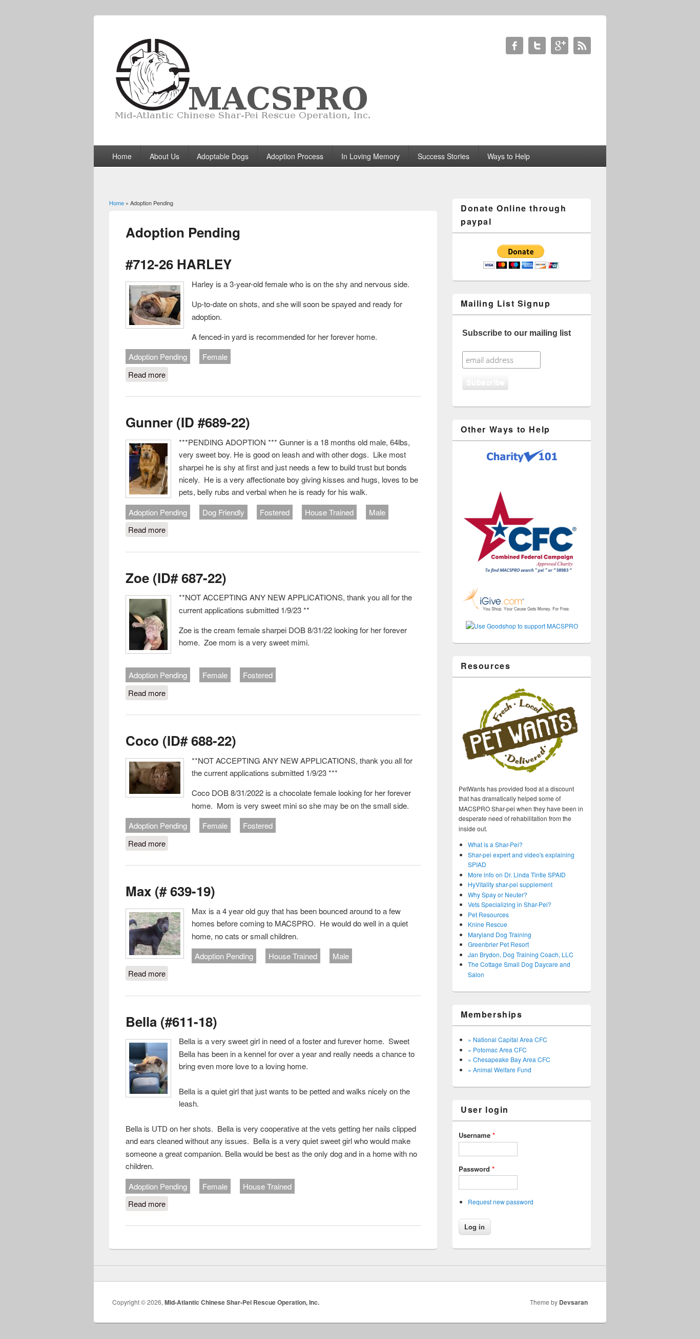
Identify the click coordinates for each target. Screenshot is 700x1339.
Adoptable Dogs (223, 156)
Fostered (275, 512)
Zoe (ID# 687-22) (176, 577)
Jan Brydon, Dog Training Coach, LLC (520, 954)
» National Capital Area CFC (507, 1039)
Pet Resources (488, 914)
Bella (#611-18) (171, 1021)
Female (215, 356)
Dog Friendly (223, 512)
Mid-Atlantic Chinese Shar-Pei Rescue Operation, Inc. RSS (582, 45)
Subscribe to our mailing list (516, 333)
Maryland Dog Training (499, 934)
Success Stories (443, 156)
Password (477, 1169)
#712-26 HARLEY (179, 263)
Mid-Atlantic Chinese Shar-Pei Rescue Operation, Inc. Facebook (514, 45)
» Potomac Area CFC (497, 1049)
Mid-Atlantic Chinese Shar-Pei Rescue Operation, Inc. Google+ (559, 45)
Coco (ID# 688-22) (181, 740)
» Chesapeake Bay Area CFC (509, 1059)
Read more (148, 374)
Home (122, 156)
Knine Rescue (487, 924)
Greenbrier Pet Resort (498, 944)
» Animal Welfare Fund (499, 1069)
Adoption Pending (158, 356)
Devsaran (573, 1302)
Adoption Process (294, 156)
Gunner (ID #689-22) (188, 422)
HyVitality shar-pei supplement (510, 884)
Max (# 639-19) (170, 890)
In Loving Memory (370, 156)
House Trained (329, 512)
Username (477, 1135)
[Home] (244, 120)
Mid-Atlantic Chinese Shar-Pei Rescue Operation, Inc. (241, 1302)
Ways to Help (508, 156)
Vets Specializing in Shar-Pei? (509, 904)
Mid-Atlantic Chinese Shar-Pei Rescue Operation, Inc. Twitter (537, 45)
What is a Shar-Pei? (495, 844)
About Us (164, 156)
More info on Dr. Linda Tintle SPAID (517, 874)
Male (377, 512)
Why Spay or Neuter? (497, 894)
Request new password (500, 1201)
